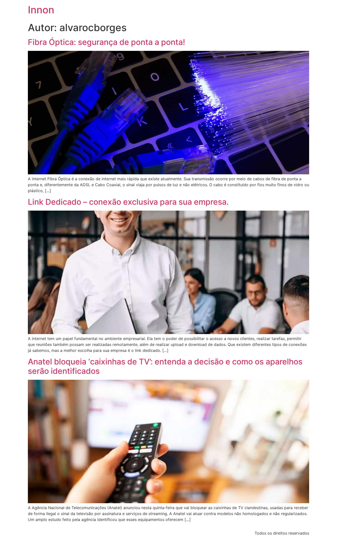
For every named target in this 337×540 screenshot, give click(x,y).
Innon (41, 10)
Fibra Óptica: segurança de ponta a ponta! (106, 42)
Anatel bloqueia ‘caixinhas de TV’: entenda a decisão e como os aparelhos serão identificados (165, 366)
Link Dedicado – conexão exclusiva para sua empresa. (128, 202)
